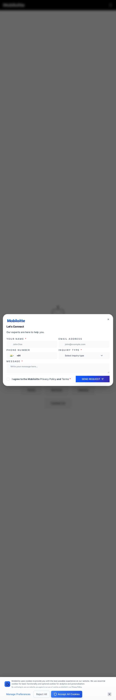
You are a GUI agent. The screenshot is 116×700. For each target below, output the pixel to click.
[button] (11, 355)
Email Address (70, 338)
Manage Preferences (18, 694)
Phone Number (18, 350)
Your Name (17, 338)
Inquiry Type (70, 350)
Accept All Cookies (69, 694)
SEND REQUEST (91, 379)
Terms (65, 379)
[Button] (108, 319)
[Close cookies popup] (109, 694)
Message (15, 361)
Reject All (41, 694)
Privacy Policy (77, 687)
